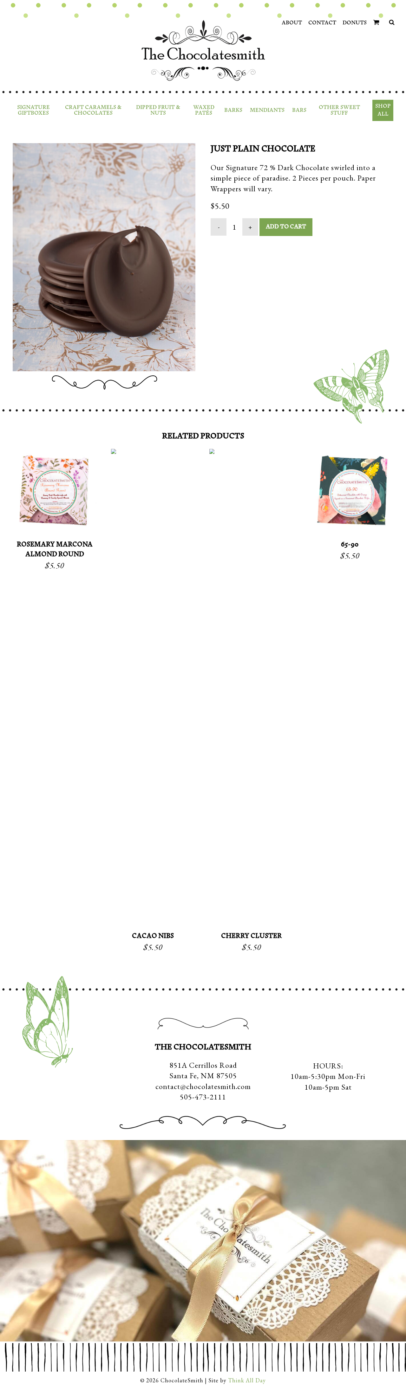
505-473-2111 (203, 1097)
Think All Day (247, 1380)
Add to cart (286, 227)
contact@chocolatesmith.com (203, 1086)
